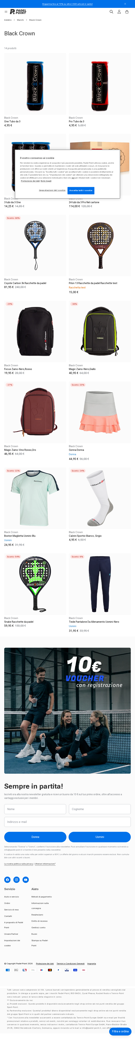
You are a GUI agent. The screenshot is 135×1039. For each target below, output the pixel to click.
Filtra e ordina (120, 1031)
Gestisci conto (38, 927)
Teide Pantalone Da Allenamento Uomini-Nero (94, 621)
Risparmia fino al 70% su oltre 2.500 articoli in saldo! (67, 4)
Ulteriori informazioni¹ (45, 864)
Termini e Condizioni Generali (71, 963)
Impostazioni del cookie (52, 190)
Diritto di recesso (39, 921)
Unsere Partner (11, 934)
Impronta (91, 963)
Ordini (7, 903)
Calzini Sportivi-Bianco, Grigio (85, 535)
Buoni (34, 934)
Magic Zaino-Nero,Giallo (82, 369)
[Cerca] (111, 12)
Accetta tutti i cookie (80, 190)
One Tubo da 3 (12, 121)
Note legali (46, 181)
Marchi (20, 20)
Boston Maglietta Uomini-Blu (20, 535)
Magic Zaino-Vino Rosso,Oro (20, 450)
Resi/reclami (37, 915)
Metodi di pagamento (41, 896)
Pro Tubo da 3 (76, 121)
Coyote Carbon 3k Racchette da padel (25, 283)
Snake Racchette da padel (18, 621)
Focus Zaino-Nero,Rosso (18, 369)
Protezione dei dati (45, 963)
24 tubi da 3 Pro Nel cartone (84, 202)
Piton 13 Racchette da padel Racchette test (93, 283)
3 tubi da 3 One (12, 202)
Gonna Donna (76, 450)
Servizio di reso (11, 909)
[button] (6, 12)
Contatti (8, 916)
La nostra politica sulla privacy (18, 864)
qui (73, 178)
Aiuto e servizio (11, 896)
